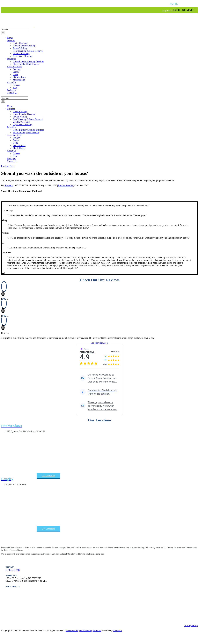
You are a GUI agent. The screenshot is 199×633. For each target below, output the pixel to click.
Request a (178, 10)
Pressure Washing (66, 185)
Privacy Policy (191, 625)
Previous (5, 166)
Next (12, 166)
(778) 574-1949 (13, 570)
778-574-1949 (182, 4)
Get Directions (48, 475)
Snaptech (9, 185)
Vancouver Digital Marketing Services (83, 630)
